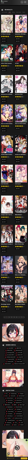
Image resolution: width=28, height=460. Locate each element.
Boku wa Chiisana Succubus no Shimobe (21, 275)
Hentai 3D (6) (8, 363)
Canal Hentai (10, 411)
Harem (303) (19, 361)
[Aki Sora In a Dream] (7, 84)
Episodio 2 (4, 38)
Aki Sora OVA (19, 94)
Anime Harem (10, 398)
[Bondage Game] (7, 294)
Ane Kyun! (18, 183)
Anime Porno (19, 400)
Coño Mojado (19, 413)
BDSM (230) (9, 350)
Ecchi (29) (20, 352)
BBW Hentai (7, 404)
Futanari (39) (11, 359)
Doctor (15, 424)
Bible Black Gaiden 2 (7, 244)
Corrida (9, 418)
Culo (16, 422)
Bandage (10, 402)
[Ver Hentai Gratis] (5, 2)
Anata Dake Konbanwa (7, 154)
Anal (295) (10, 348)
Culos (21, 422)
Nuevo (23, 12)
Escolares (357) (10, 354)
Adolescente (13, 393)
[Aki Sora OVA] (21, 84)
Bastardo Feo (19, 402)
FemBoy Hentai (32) (11, 357)
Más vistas (18, 12)
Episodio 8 (4, 219)
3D (6, 393)
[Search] (22, 2)
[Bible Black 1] (21, 204)
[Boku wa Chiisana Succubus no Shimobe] (21, 264)
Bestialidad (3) (19, 350)
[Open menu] (25, 2)
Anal (6, 395)
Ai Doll (17, 63)
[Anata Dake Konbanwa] (7, 144)
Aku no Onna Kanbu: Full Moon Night (21, 123)
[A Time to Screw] (7, 23)
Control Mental (19, 416)
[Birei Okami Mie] (21, 233)
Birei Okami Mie (19, 244)
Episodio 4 (18, 68)
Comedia (10, 413)
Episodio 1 (4, 41)
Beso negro (22, 404)
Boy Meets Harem (20, 304)
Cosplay (20, 420)
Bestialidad (9, 407)
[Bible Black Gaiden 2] (7, 233)
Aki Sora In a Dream (6, 94)
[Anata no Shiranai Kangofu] (21, 144)
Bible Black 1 (18, 214)
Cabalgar (18, 409)
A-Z (9, 12)
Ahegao (22, 393)
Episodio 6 (18, 219)
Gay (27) (19, 359)
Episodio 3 (18, 70)
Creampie (8, 422)
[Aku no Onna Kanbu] (7, 113)
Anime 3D (13, 395)
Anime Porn (10, 400)
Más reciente (4, 12)
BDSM (14, 404)
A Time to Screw (5, 34)
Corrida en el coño (18, 418)
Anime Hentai (20, 398)
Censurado (19, 411)
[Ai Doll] (21, 53)
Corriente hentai (11, 420)
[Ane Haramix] (7, 173)
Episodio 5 (4, 159)
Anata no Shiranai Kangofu (21, 154)
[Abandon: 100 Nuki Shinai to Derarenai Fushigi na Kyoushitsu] (21, 23)
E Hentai (22, 424)
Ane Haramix (4, 183)
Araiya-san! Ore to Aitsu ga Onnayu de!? (7, 214)
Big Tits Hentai (19, 407)
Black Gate (4, 275)
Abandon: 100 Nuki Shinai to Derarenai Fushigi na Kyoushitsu (21, 34)
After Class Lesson (6, 63)
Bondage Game (5, 304)
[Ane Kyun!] (21, 173)
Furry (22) (21, 357)
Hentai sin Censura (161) (19, 363)
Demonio (8, 424)
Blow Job (11, 409)
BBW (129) (19, 348)
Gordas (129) (10, 361)
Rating (13, 12)
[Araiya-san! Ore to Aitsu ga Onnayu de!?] (7, 204)
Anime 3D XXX (21, 395)
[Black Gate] (7, 264)
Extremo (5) (20, 354)
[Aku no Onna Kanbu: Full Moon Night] (21, 113)
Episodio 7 (4, 221)
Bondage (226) (10, 352)
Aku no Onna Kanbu (6, 123)
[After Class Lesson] (7, 53)
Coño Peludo (10, 416)
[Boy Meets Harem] (21, 294)
